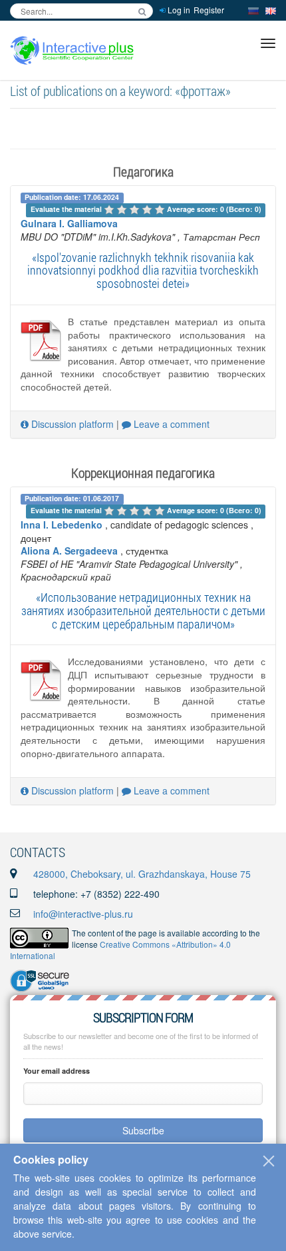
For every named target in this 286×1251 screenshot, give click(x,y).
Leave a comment (170, 424)
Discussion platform (71, 424)
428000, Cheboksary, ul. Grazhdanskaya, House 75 (142, 873)
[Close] (268, 1161)
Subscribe (143, 1130)
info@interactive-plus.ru (83, 913)
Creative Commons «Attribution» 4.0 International (120, 949)
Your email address (56, 1071)
